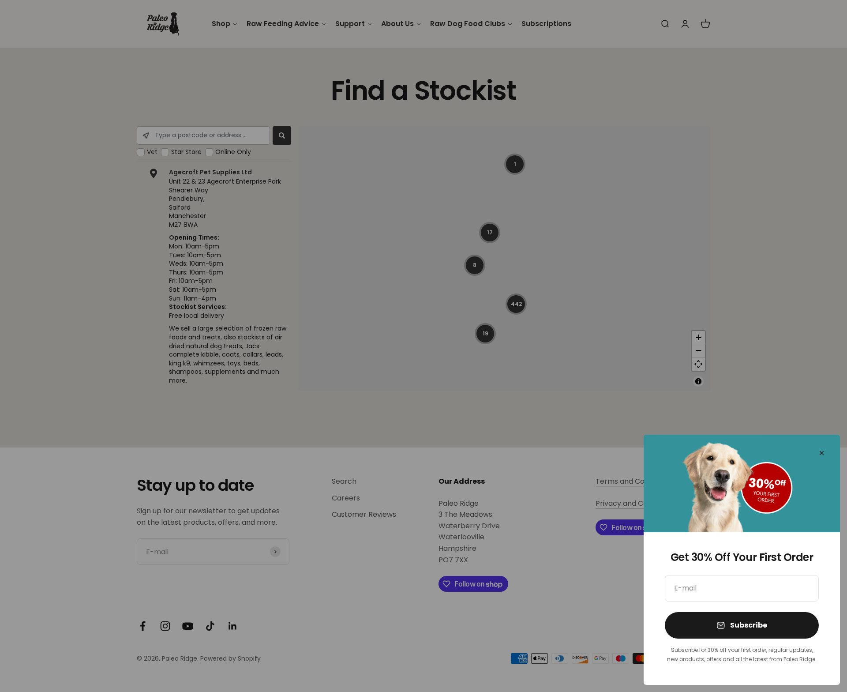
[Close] (821, 453)
